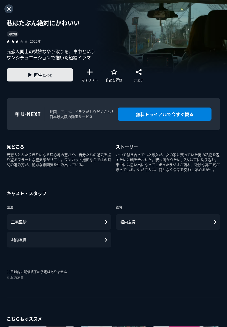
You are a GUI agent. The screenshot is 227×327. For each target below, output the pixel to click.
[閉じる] (8, 8)
